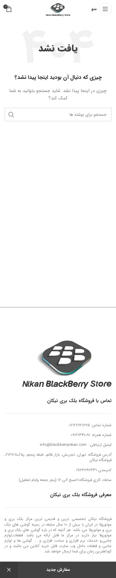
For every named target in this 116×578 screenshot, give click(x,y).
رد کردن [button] (9, 570)
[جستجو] (11, 114)
